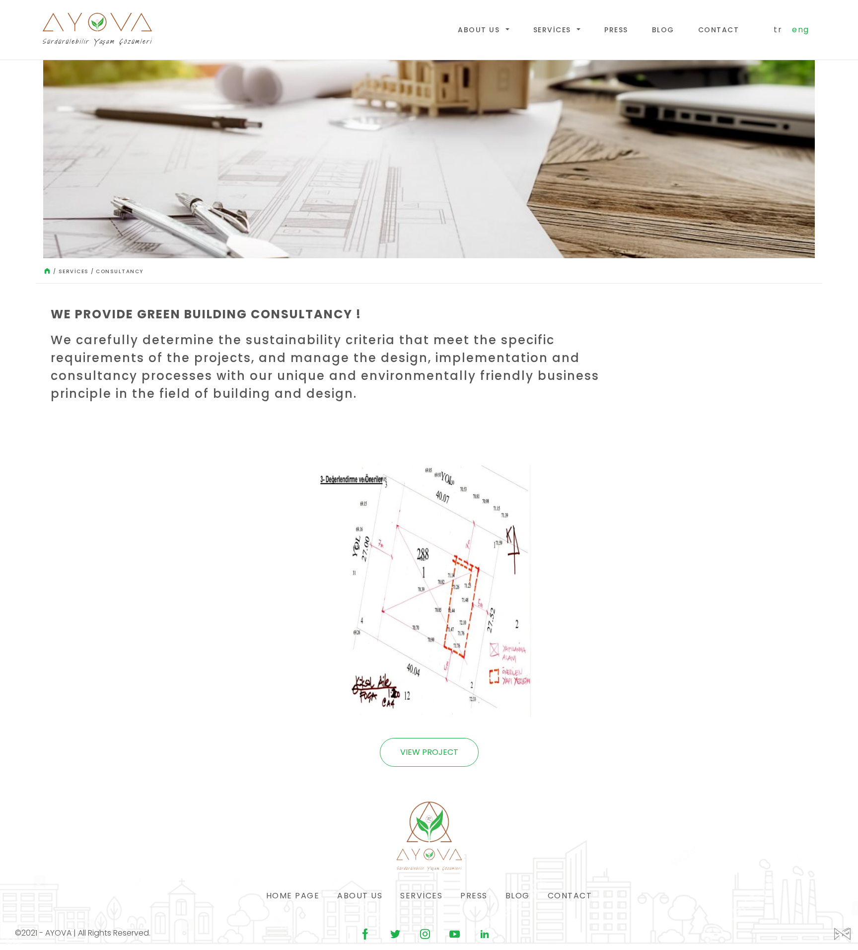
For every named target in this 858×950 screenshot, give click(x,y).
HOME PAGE (293, 895)
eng (800, 29)
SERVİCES (553, 30)
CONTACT (718, 30)
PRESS (616, 30)
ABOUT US (480, 30)
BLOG (663, 30)
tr (778, 29)
